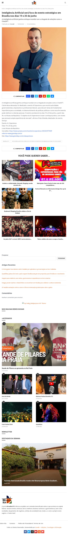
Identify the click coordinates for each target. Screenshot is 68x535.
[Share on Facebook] (32, 96)
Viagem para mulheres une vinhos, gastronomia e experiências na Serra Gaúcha (26, 278)
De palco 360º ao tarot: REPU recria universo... (18, 239)
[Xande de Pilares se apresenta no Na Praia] (34, 344)
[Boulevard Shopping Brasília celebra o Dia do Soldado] (17, 198)
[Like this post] (28, 96)
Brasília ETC (6, 141)
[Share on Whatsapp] (48, 96)
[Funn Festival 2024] (17, 412)
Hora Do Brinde (6, 396)
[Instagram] (32, 531)
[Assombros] (51, 412)
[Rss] (39, 531)
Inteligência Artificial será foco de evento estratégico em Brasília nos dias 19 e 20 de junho (36, 141)
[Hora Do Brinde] (17, 384)
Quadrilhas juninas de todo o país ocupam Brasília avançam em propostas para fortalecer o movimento (33, 274)
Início (3, 8)
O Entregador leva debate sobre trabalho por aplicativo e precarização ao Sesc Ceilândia (29, 269)
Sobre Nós (3, 523)
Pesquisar (5, 255)
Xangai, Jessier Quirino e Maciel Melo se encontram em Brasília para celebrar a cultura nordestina (31, 283)
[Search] (65, 3)
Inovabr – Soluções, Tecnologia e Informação (48, 527)
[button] (3, 464)
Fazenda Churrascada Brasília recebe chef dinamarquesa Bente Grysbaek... (31, 481)
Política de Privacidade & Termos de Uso (30, 523)
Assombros (39, 424)
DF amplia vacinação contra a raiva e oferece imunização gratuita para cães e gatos (27, 287)
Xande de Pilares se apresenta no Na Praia (17, 368)
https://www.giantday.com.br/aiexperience (19, 136)
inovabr (12, 24)
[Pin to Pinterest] (40, 96)
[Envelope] (42, 531)
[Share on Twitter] (36, 96)
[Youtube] (35, 531)
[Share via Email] (52, 96)
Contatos (12, 523)
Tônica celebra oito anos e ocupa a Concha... (50, 239)
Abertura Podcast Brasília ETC (44, 396)
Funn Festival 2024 (7, 424)
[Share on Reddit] (44, 96)
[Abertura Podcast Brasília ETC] (51, 384)
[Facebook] (25, 531)
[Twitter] (28, 531)
